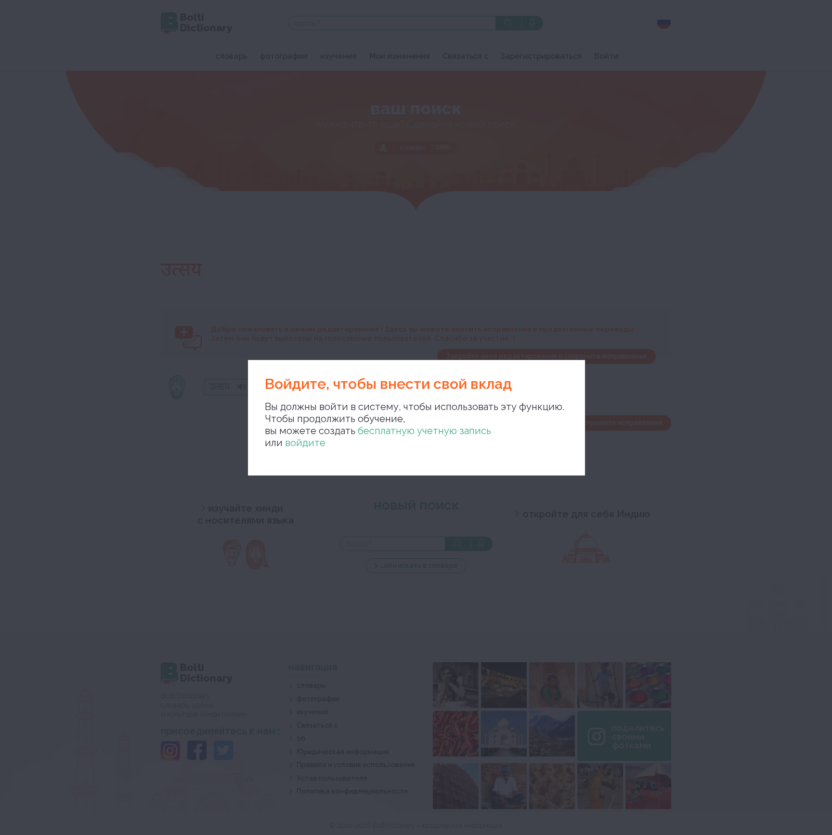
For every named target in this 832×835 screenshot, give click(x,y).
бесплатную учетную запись (424, 431)
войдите (305, 443)
